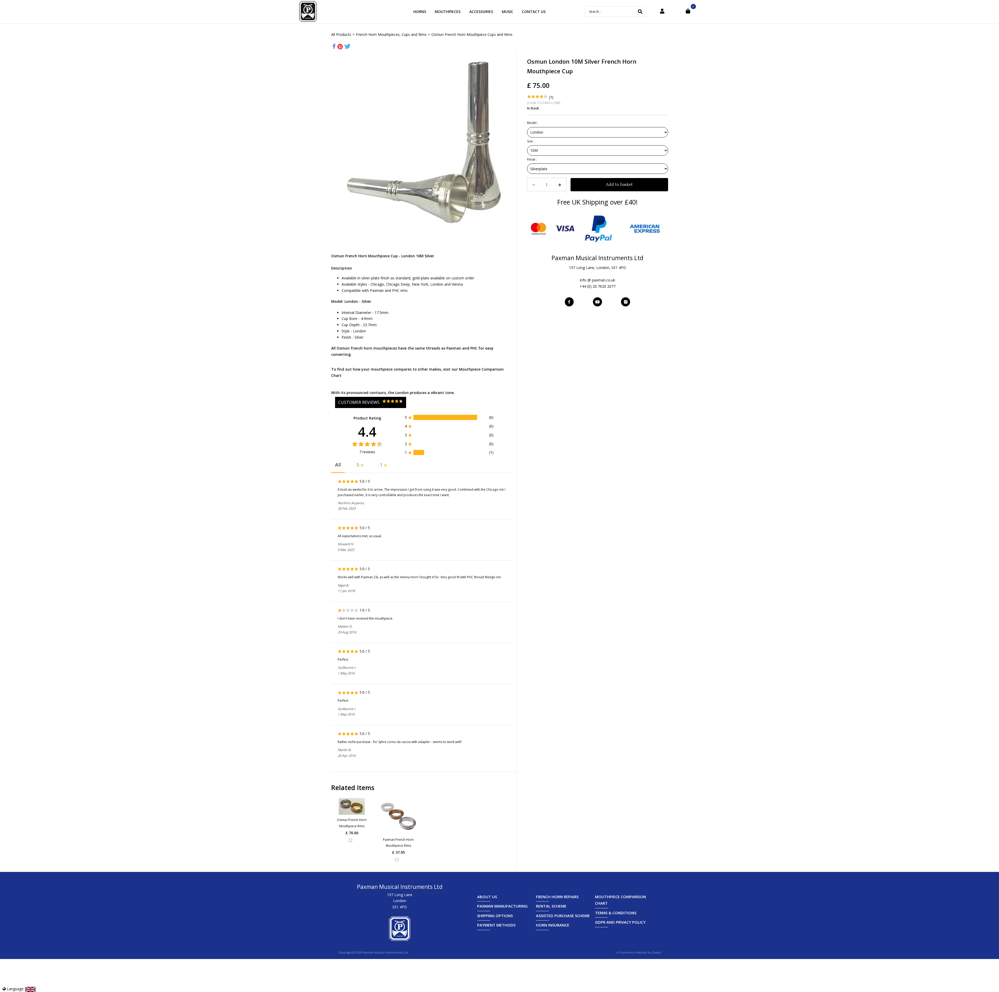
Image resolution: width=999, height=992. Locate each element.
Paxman (453, 348)
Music (507, 11)
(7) (551, 97)
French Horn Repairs (557, 896)
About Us (487, 896)
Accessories (481, 11)
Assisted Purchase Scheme (563, 915)
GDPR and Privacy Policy (620, 922)
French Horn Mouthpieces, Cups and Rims (391, 34)
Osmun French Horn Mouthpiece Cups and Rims (472, 34)
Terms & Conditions (615, 912)
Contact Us (534, 11)
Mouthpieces (447, 11)
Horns (419, 11)
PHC (473, 348)
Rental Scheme (551, 906)
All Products (341, 34)
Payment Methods (496, 925)
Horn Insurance (552, 925)
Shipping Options (495, 915)
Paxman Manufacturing (502, 906)
